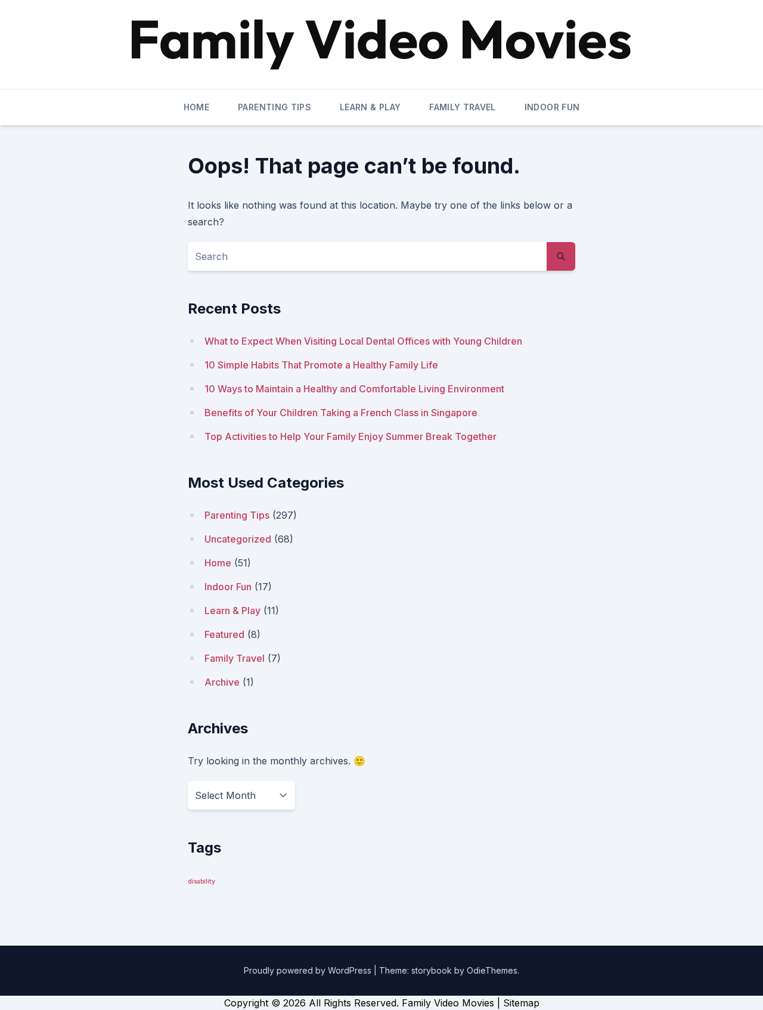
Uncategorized (237, 539)
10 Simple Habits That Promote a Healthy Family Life (321, 365)
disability (201, 881)
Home (196, 107)
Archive (222, 682)
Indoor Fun (552, 107)
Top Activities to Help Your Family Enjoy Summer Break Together (350, 436)
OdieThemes (492, 970)
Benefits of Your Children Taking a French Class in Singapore (340, 413)
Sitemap (521, 1003)
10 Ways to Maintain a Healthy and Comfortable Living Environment (354, 389)
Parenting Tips (274, 107)
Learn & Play (370, 107)
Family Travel (462, 107)
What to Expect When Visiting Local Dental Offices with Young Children (363, 341)
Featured (224, 634)
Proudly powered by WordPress (309, 970)
